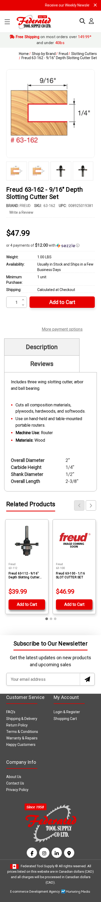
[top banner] (95, 5)
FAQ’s (10, 712)
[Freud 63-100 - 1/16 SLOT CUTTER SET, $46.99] (74, 541)
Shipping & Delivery (21, 719)
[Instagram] (44, 853)
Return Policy (17, 725)
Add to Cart (27, 604)
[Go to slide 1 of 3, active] (47, 618)
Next (91, 505)
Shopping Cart (65, 719)
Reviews (41, 363)
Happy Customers (20, 745)
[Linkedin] (57, 853)
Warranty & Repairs (22, 738)
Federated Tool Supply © (39, 866)
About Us (13, 777)
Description (42, 347)
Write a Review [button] (21, 212)
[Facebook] (32, 853)
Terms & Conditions (22, 732)
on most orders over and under (53, 39)
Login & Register (67, 712)
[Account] (90, 21)
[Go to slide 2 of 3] (51, 618)
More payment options (62, 328)
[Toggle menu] (7, 22)
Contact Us (15, 783)
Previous (79, 505)
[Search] (81, 21)
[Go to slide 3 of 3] (55, 618)
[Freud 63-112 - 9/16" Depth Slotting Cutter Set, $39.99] (27, 541)
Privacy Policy (17, 790)
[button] (50, 245)
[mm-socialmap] (69, 853)
